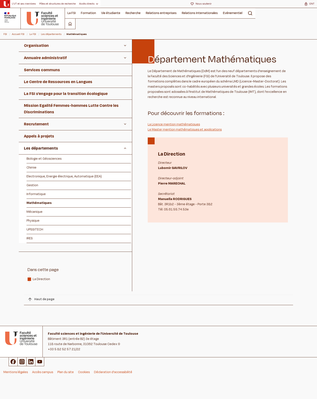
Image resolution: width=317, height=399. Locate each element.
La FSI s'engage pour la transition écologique (66, 93)
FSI (5, 34)
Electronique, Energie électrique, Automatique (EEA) (64, 176)
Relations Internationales (200, 13)
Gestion (32, 185)
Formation (88, 13)
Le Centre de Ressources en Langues (58, 82)
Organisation (36, 45)
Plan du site (65, 372)
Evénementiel (232, 13)
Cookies (84, 372)
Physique (33, 220)
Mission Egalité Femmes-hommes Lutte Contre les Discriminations (71, 109)
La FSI (71, 13)
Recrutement (36, 124)
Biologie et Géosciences (44, 158)
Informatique (36, 194)
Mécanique (34, 212)
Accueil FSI (18, 34)
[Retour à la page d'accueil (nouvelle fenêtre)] (6, 4)
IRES (30, 238)
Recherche (133, 13)
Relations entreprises (161, 13)
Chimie (31, 167)
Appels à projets (39, 136)
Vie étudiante (110, 13)
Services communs (42, 70)
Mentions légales (15, 372)
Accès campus (42, 372)
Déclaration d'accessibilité (113, 372)
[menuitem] (24, 3)
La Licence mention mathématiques (174, 124)
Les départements (51, 34)
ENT (311, 4)
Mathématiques (39, 203)
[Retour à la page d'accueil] (43, 18)
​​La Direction (42, 279)
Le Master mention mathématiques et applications (185, 129)
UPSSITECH (35, 229)
